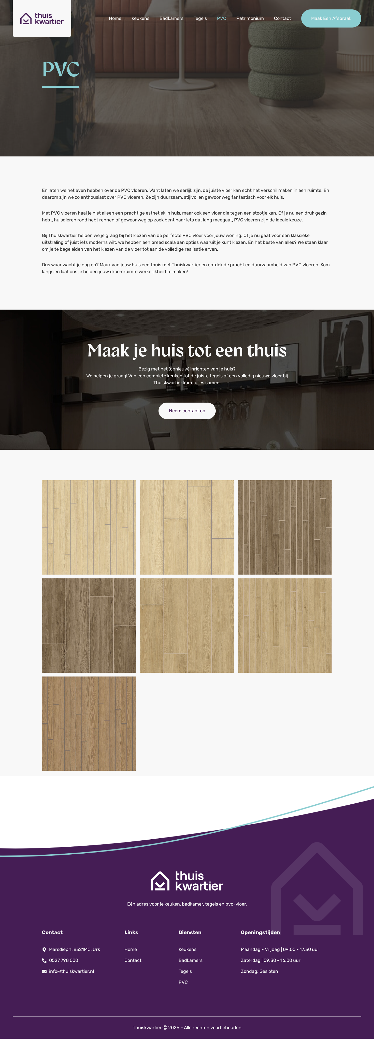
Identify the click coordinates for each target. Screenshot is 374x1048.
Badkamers (171, 18)
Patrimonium (250, 18)
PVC (221, 18)
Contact (282, 18)
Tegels (200, 18)
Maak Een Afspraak (331, 18)
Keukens (140, 18)
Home (115, 18)
